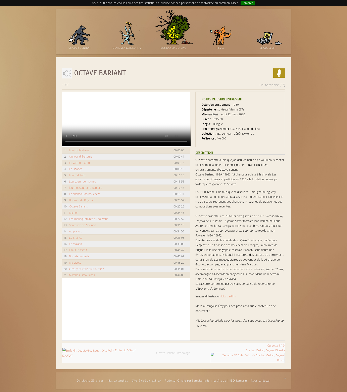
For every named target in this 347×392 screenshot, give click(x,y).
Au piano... (75, 231)
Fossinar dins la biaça (173, 48)
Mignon (73, 213)
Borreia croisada (79, 256)
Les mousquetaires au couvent (88, 219)
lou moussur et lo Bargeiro (85, 188)
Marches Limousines (82, 275)
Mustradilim (228, 296)
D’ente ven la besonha (126, 48)
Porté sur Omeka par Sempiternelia (187, 380)
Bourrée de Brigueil (81, 200)
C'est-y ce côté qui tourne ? (86, 269)
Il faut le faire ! (78, 250)
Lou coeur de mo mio (82, 181)
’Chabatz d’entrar (79, 48)
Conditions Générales (90, 380)
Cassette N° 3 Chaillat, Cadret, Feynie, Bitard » (265, 348)
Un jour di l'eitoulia (80, 156)
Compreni (248, 3)
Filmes (220, 48)
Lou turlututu (77, 175)
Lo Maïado (75, 244)
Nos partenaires (118, 380)
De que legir (267, 48)
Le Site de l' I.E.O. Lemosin (230, 380)
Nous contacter (260, 380)
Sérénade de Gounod (82, 225)
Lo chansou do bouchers (84, 194)
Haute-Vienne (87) (272, 85)
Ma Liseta (75, 262)
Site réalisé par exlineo (146, 380)
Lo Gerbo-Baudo (79, 163)
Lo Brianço (75, 169)
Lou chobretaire (79, 150)
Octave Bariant (78, 206)
